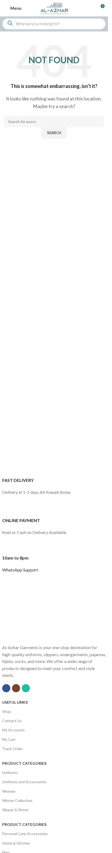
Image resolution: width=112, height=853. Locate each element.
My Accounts (13, 730)
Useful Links (15, 702)
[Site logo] (54, 7)
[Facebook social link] (6, 688)
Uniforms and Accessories (24, 781)
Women (8, 791)
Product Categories (24, 763)
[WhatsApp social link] (26, 688)
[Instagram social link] (16, 688)
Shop (6, 711)
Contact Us (12, 720)
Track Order (12, 748)
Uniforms (10, 772)
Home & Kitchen (16, 843)
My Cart (9, 739)
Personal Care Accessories (25, 833)
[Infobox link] (54, 478)
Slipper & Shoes (15, 809)
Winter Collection (17, 800)
